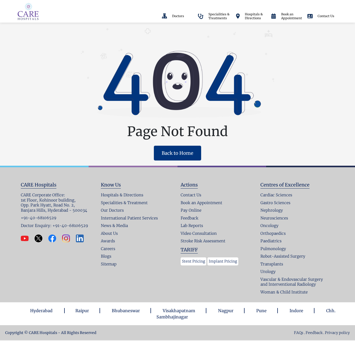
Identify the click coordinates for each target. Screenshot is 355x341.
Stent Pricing (193, 261)
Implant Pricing (223, 261)
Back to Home (177, 153)
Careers (281, 5)
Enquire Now (304, 5)
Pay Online (222, 4)
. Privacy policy (336, 332)
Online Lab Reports (253, 5)
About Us (157, 5)
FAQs (298, 332)
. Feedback (313, 332)
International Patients (189, 5)
